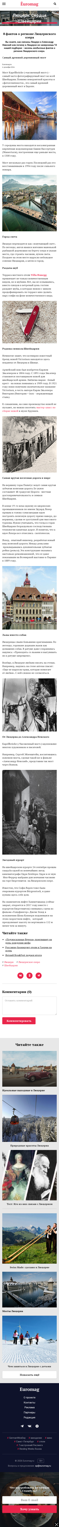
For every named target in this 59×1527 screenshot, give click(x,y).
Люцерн (7, 962)
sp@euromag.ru (43, 1465)
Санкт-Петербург (24, 1441)
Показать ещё (29, 1375)
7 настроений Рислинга (29, 1445)
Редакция (29, 1417)
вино (48, 1438)
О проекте (29, 1397)
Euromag (29, 3)
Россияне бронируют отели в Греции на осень (28, 949)
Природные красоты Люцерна (29, 1145)
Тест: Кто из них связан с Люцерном (29, 1204)
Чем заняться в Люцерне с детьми (29, 1366)
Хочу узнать (29, 1509)
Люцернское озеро (28, 962)
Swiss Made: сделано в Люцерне (29, 1267)
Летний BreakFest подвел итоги (23, 955)
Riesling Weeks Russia (29, 1449)
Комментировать (19, 1021)
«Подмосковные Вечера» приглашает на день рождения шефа (28, 941)
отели (41, 1441)
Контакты (29, 1402)
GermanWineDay (16, 1438)
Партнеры (29, 1412)
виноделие (35, 1438)
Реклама (30, 1407)
